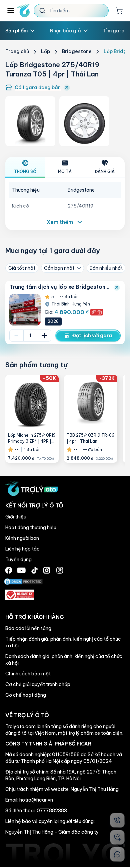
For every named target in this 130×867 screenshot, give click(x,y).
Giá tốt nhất (21, 268)
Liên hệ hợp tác (22, 549)
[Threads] (59, 570)
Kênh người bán (22, 538)
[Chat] (117, 854)
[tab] (25, 167)
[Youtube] (21, 570)
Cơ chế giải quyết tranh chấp (37, 684)
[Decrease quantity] (16, 335)
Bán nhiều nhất (106, 268)
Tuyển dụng (18, 560)
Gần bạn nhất (59, 268)
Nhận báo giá (65, 31)
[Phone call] (117, 820)
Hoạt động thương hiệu (30, 527)
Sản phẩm (16, 31)
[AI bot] (117, 837)
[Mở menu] (10, 10)
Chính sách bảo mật (28, 674)
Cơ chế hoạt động (25, 695)
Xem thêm (60, 222)
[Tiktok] (34, 570)
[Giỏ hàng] (119, 10)
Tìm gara (114, 31)
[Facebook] (8, 570)
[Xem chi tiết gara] (117, 287)
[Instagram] (46, 570)
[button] (65, 312)
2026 (53, 321)
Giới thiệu (15, 517)
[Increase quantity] (44, 335)
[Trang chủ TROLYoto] (23, 10)
